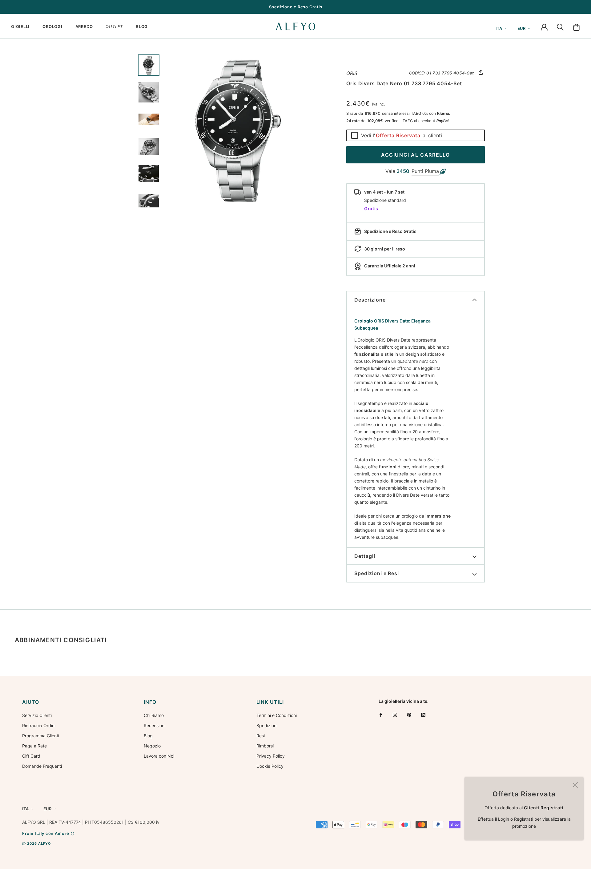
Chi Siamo (154, 715)
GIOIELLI (20, 26)
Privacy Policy (270, 756)
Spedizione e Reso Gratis (295, 6)
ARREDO (84, 26)
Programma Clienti (40, 735)
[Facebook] (381, 714)
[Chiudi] (575, 785)
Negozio (152, 745)
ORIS (351, 73)
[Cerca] (560, 26)
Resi (260, 735)
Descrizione (370, 300)
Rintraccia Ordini (38, 725)
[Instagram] (395, 714)
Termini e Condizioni (276, 715)
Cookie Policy (269, 766)
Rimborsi (265, 745)
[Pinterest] (409, 714)
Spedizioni (266, 725)
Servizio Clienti (37, 715)
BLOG (142, 26)
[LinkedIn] (423, 714)
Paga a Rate (34, 745)
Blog (148, 735)
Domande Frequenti (42, 766)
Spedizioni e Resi (376, 573)
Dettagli (364, 556)
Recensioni (154, 725)
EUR (521, 28)
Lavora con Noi (159, 756)
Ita (499, 28)
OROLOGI (52, 26)
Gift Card (31, 756)
